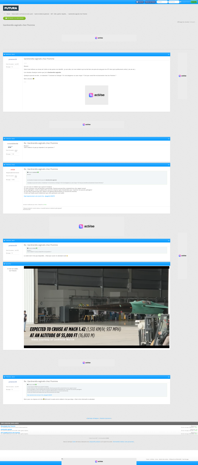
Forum (8, 14)
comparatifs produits (94, 441)
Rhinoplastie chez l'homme (8, 426)
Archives (152, 459)
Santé (73, 441)
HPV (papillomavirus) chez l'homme (10, 432)
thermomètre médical (118, 441)
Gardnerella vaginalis (6, 429)
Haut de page (185, 459)
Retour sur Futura (150, 2)
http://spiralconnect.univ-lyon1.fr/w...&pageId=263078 (39, 196)
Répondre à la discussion (14, 18)
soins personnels (129, 441)
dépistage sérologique (93, 418)
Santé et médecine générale (41, 14)
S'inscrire (139, 2)
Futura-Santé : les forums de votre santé (22, 14)
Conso (156, 459)
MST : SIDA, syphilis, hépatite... (59, 14)
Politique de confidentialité (175, 459)
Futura (147, 459)
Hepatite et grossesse (105, 418)
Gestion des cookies (163, 459)
